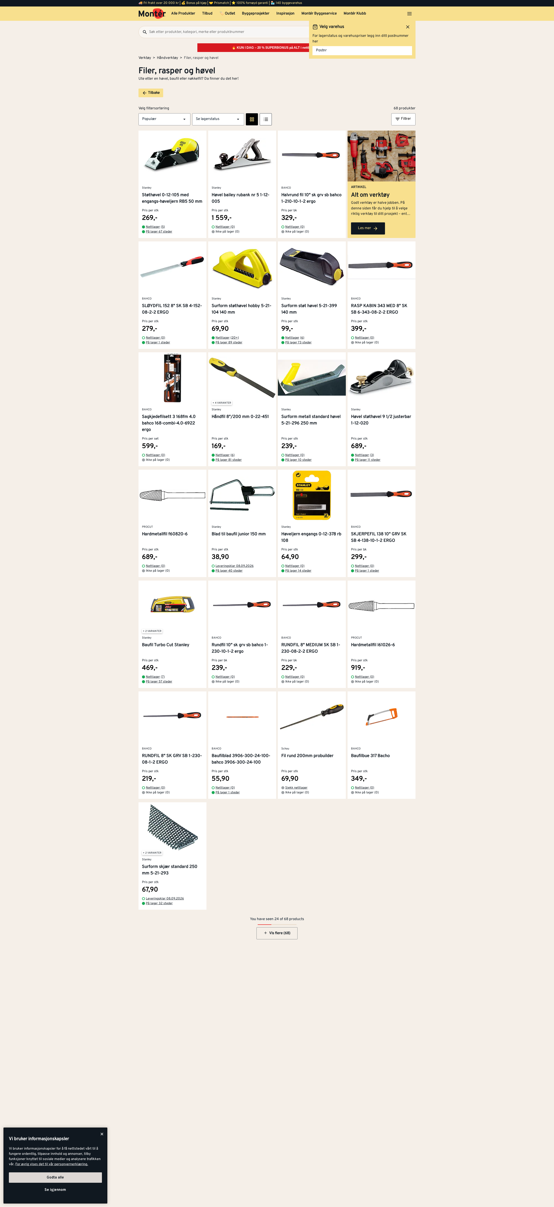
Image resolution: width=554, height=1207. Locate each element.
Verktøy (144, 58)
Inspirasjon (285, 13)
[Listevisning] (266, 119)
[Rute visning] (252, 119)
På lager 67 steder (159, 232)
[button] (164, 119)
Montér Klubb (355, 13)
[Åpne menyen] (409, 13)
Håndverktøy (167, 58)
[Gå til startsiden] (152, 13)
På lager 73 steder (298, 343)
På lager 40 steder (229, 571)
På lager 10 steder (298, 460)
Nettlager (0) (225, 227)
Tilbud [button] (207, 13)
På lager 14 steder (298, 571)
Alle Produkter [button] (183, 13)
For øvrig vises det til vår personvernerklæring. (51, 1164)
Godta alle (55, 1177)
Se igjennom (55, 1190)
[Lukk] (102, 1134)
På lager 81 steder (229, 460)
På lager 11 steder (367, 460)
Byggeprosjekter (255, 13)
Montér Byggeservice (319, 13)
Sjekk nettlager (296, 788)
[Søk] (143, 32)
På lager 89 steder (229, 343)
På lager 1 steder (158, 343)
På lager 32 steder (159, 903)
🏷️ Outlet (227, 13)
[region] (55, 1166)
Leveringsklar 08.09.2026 (235, 566)
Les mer (364, 228)
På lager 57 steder (159, 682)
